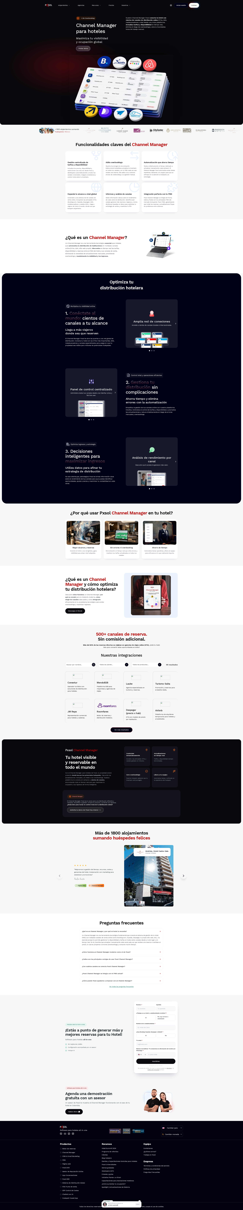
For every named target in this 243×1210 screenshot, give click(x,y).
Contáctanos (148, 1148)
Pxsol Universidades (109, 1164)
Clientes (105, 1155)
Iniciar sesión (181, 5)
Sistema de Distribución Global (73, 1183)
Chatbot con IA (67, 1194)
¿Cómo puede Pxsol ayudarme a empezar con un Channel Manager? (107, 981)
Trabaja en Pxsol (150, 1155)
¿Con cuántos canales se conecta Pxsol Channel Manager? (103, 966)
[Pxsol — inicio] (48, 5)
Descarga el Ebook (75, 611)
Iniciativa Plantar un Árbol (111, 1177)
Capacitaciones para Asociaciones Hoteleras (118, 1181)
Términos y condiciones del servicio (156, 1166)
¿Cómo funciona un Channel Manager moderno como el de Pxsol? (106, 952)
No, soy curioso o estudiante (163, 1017)
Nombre (139, 1004)
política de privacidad (153, 1069)
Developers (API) (108, 1171)
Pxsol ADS (66, 1168)
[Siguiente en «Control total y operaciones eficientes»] (115, 393)
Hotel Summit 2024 (109, 1148)
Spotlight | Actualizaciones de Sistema (116, 1187)
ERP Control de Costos (70, 1190)
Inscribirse (156, 1061)
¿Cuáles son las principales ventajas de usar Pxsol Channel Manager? (107, 959)
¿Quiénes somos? (150, 1151)
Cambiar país (172, 1128)
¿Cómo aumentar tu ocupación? (113, 1184)
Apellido (158, 1004)
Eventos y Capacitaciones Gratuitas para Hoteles (119, 1161)
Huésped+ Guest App (70, 1198)
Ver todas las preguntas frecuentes (121, 986)
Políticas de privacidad (152, 1169)
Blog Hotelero (107, 1158)
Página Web (82, 885)
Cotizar (194, 5)
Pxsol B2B (65, 1179)
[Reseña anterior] (59, 876)
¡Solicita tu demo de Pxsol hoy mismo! (84, 810)
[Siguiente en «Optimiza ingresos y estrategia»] (176, 462)
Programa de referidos (110, 1151)
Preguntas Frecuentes (152, 1172)
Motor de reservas (69, 1149)
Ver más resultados (121, 730)
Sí (146, 1017)
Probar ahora (83, 48)
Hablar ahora (73, 1112)
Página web (66, 1164)
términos (169, 1068)
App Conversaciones (69, 1175)
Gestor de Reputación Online (72, 1171)
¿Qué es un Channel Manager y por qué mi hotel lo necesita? (104, 931)
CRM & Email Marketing (70, 1156)
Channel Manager (97, 885)
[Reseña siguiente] (183, 876)
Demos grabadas (108, 1168)
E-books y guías (107, 1174)
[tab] (149, 350)
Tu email (139, 1040)
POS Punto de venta (69, 1187)
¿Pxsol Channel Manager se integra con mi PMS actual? (102, 973)
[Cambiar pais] (170, 5)
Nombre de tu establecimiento (145, 1023)
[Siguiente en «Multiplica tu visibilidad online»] (176, 324)
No (166, 1035)
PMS (64, 1160)
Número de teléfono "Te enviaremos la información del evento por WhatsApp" (155, 1049)
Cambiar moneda (172, 1134)
